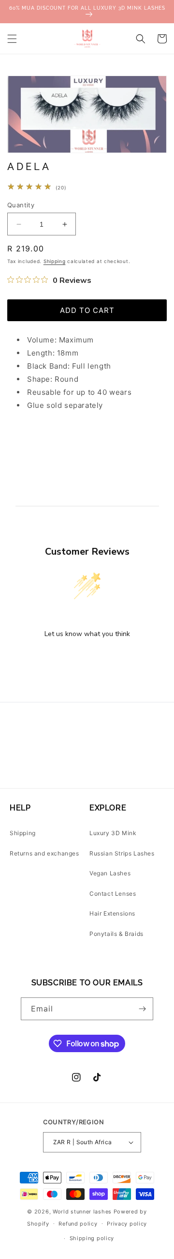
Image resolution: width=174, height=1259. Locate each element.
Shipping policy (92, 1238)
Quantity (20, 205)
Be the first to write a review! (87, 659)
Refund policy (77, 1223)
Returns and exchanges (44, 853)
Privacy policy (127, 1223)
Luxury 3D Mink (112, 833)
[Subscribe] (142, 1008)
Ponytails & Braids (116, 933)
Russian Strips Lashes (122, 853)
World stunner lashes (83, 1211)
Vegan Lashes (109, 873)
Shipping (55, 261)
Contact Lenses (112, 893)
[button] (12, 38)
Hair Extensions (112, 913)
